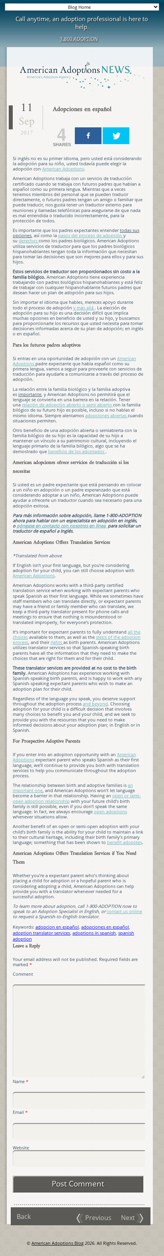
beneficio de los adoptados (76, 451)
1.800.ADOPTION (79, 39)
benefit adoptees (124, 842)
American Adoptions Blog (57, 1243)
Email (20, 1112)
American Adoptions (63, 169)
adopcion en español (57, 927)
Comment (23, 974)
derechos (29, 241)
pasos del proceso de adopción (90, 235)
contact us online (124, 911)
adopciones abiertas (106, 415)
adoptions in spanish (94, 933)
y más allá (84, 308)
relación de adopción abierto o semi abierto (67, 405)
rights (57, 642)
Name (20, 1081)
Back (24, 1216)
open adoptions (110, 811)
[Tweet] (116, 135)
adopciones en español (105, 927)
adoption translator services (41, 933)
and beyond (95, 704)
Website (21, 1148)
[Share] (88, 135)
